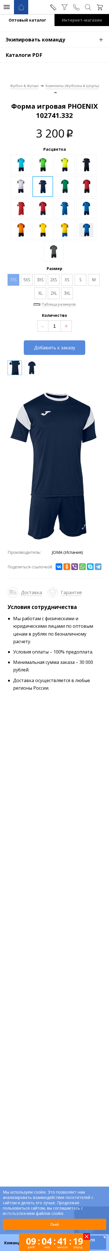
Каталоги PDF (24, 55)
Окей (54, 1224)
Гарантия (71, 592)
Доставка (31, 592)
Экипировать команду (54, 39)
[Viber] (74, 566)
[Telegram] (98, 566)
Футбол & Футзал (24, 85)
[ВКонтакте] (59, 566)
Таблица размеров (59, 304)
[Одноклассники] (66, 566)
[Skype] (90, 566)
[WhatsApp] (82, 566)
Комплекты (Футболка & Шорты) (72, 85)
